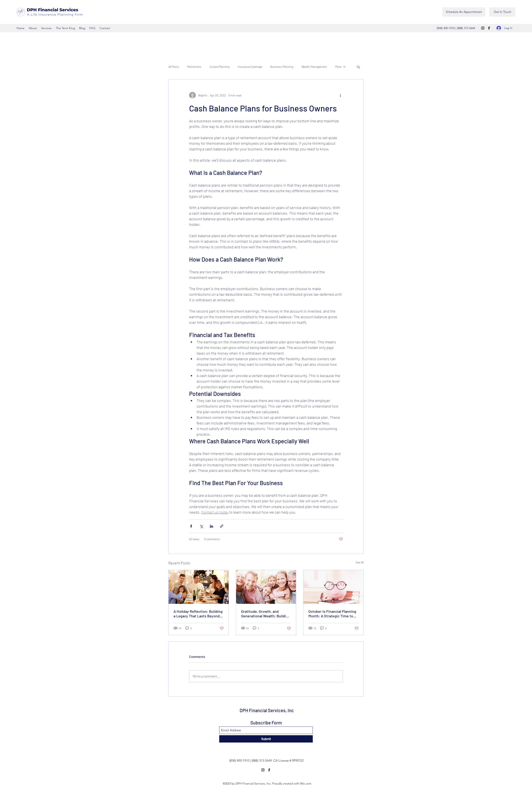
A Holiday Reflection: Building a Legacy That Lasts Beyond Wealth (198, 613)
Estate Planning (219, 66)
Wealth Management (314, 66)
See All (360, 562)
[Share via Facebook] (191, 526)
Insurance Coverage (250, 66)
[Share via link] (222, 526)
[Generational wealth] (266, 587)
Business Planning (281, 66)
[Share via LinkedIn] (211, 526)
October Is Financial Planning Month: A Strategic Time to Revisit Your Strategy (332, 613)
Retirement (194, 66)
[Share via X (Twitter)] (201, 526)
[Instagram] (483, 28)
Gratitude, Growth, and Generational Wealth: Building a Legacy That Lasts (265, 613)
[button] (358, 66)
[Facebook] (489, 28)
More (338, 66)
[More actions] (340, 95)
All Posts (173, 66)
